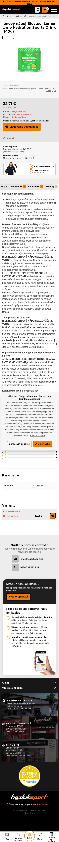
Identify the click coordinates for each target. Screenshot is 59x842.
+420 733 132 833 (29, 567)
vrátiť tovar (16, 158)
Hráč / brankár (20, 16)
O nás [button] (5, 683)
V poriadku (43, 444)
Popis (4, 187)
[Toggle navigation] (37, 10)
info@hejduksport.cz (31, 559)
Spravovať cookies (19, 444)
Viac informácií (37, 436)
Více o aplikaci (18, 596)
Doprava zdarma (10, 149)
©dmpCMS (30, 813)
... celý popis (51, 91)
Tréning (10, 16)
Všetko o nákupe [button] (12, 688)
